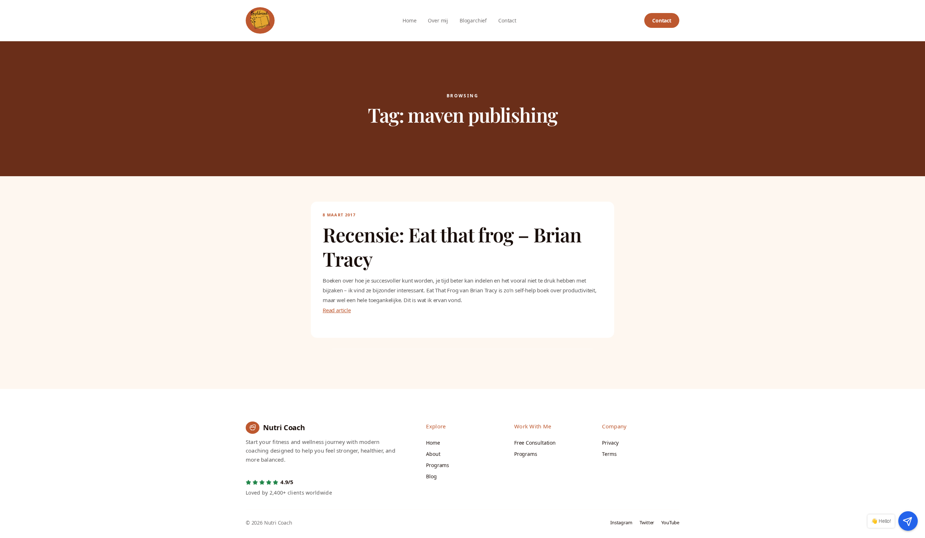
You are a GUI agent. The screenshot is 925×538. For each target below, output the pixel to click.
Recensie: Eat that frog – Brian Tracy (452, 247)
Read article (337, 310)
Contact (661, 20)
